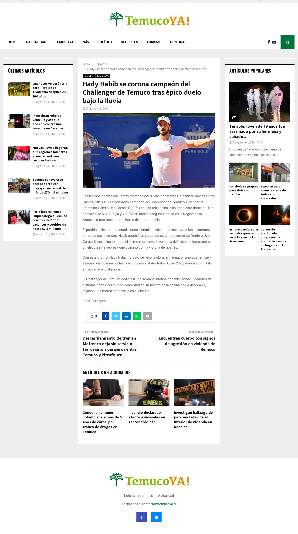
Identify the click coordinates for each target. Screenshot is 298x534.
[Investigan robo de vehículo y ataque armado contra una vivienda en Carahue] (19, 121)
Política (104, 42)
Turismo (154, 42)
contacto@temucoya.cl (159, 504)
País (85, 42)
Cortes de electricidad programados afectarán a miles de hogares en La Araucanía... (273, 239)
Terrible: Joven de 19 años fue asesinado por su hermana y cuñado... (257, 131)
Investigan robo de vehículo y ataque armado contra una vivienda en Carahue (48, 122)
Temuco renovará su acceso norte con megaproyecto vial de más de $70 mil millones (51, 186)
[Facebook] (270, 42)
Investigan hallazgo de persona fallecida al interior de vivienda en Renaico (193, 420)
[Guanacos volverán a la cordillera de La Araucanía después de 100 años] (19, 89)
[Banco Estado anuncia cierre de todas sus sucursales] (275, 172)
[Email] (275, 42)
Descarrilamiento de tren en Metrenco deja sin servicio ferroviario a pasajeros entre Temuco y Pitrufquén (110, 347)
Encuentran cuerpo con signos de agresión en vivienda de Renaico (187, 344)
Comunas (178, 42)
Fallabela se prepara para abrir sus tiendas (243, 190)
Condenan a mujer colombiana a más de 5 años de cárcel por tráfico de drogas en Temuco (102, 422)
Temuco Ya (64, 42)
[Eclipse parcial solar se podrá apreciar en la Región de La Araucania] (243, 215)
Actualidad (36, 42)
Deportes (129, 42)
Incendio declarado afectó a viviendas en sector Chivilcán (147, 418)
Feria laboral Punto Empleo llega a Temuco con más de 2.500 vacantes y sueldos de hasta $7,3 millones (50, 220)
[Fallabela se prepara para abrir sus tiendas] (243, 172)
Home (12, 42)
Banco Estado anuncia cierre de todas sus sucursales (273, 192)
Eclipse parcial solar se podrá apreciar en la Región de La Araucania (243, 235)
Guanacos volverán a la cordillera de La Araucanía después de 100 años (50, 90)
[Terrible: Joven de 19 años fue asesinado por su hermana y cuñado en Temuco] (259, 102)
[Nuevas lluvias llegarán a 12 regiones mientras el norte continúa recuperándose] (19, 153)
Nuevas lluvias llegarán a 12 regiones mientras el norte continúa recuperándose (50, 154)
